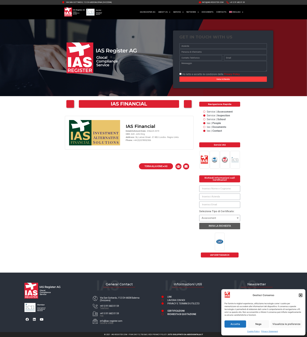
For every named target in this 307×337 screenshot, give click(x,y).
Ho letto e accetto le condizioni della (211, 74)
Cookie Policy (253, 331)
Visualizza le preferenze (286, 324)
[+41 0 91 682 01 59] (95, 306)
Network (191, 12)
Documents (207, 12)
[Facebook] (27, 319)
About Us (163, 12)
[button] (300, 295)
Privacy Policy (232, 74)
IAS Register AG (147, 12)
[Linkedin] (34, 319)
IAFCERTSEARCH (219, 255)
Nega (258, 324)
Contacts (221, 12)
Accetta (235, 324)
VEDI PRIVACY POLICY (157, 334)
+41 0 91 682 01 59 (109, 306)
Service (177, 12)
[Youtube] (41, 319)
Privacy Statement (269, 331)
